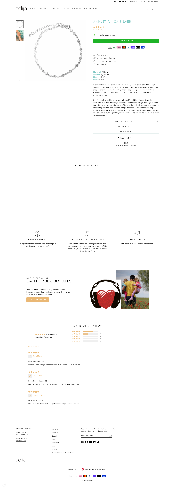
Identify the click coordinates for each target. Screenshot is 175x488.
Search (54, 436)
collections (91, 9)
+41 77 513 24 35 (21, 438)
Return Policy (126, 126)
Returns (55, 429)
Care (66, 9)
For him (56, 9)
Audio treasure (38, 299)
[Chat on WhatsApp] (3, 484)
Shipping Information (126, 121)
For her (43, 9)
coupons (76, 9)
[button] (98, 27)
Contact (55, 433)
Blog (53, 439)
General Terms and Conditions (63, 453)
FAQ (53, 446)
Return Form (90, 251)
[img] (33, 352)
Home (33, 9)
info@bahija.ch (21, 440)
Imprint (54, 449)
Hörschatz (56, 443)
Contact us (126, 131)
